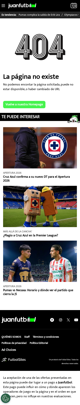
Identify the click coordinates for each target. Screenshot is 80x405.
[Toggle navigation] (3, 6)
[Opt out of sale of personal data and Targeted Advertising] (5, 398)
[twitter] (68, 320)
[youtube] (76, 320)
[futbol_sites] (14, 359)
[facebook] (52, 320)
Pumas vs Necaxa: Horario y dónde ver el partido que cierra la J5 (38, 292)
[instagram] (60, 320)
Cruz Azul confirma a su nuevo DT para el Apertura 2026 (36, 178)
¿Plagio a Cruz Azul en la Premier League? (30, 235)
